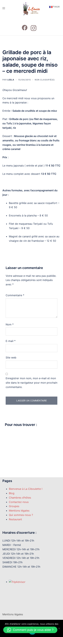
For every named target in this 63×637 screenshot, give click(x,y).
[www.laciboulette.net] (31, 7)
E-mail (11, 341)
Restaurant (15, 519)
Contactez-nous (19, 502)
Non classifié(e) (45, 79)
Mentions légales (19, 510)
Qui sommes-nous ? (21, 515)
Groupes (14, 506)
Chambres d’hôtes (20, 497)
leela (10, 79)
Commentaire (15, 295)
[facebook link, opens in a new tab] (24, 25)
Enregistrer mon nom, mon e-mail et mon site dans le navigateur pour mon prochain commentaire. (31, 383)
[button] (30, 630)
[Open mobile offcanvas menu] (5, 8)
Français (56, 7)
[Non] (59, 628)
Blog (11, 493)
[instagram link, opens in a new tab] (33, 25)
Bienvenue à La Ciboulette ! (25, 488)
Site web (11, 357)
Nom (10, 324)
